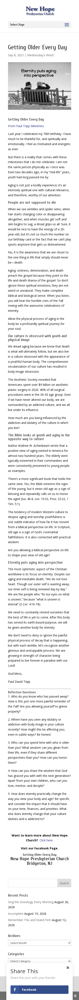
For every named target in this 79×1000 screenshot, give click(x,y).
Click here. (46, 840)
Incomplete (15, 914)
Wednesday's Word (40, 55)
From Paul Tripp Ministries (26, 126)
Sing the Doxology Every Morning (31, 902)
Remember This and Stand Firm (29, 920)
